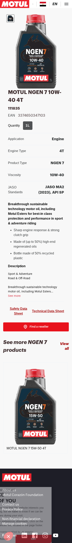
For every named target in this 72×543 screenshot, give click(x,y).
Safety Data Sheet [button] (18, 311)
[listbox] (36, 411)
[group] (27, 125)
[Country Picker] (43, 4)
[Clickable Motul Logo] (14, 4)
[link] (36, 326)
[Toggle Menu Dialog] (66, 4)
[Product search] (32, 4)
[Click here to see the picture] (10, 18)
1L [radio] (28, 125)
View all (64, 346)
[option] (36, 411)
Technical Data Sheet (48, 311)
